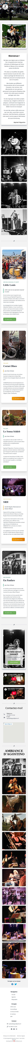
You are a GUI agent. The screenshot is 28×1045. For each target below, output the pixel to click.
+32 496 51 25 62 (13, 1026)
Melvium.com (19, 1041)
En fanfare (13, 1014)
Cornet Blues (13, 1009)
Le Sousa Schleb (14, 1011)
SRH (11, 1016)
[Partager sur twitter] (16, 984)
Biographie (14, 999)
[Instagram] (16, 1029)
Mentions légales (21, 1036)
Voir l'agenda (14, 662)
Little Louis (13, 1007)
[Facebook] (11, 1029)
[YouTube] (14, 1029)
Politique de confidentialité (9, 1036)
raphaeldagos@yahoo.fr (15, 1024)
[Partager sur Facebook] (12, 984)
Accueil (13, 994)
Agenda (14, 997)
